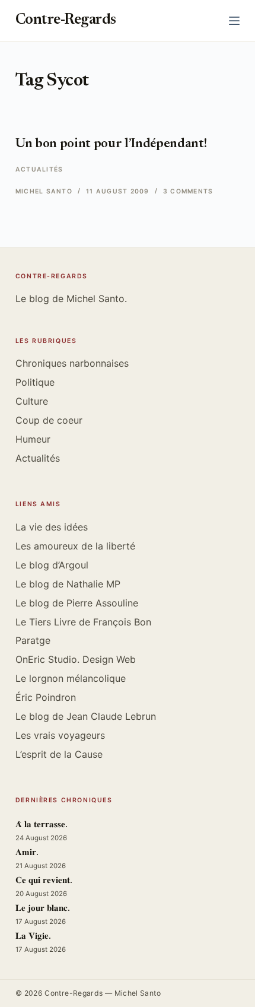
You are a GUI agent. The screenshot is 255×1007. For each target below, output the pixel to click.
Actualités (39, 169)
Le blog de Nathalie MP (67, 584)
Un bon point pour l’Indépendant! (111, 144)
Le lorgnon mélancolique (70, 678)
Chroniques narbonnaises (72, 363)
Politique (35, 382)
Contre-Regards (65, 20)
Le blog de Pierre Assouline (76, 603)
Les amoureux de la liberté (75, 546)
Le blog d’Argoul (51, 565)
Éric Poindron (45, 697)
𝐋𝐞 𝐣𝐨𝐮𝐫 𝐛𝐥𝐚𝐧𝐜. (42, 908)
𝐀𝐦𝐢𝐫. (27, 853)
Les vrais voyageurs (60, 735)
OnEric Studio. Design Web (75, 659)
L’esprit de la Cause (59, 754)
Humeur (32, 439)
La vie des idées (51, 527)
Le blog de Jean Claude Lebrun (85, 716)
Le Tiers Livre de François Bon (83, 622)
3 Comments (188, 191)
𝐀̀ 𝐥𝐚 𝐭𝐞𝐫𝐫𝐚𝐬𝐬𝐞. (41, 825)
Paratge (32, 640)
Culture (31, 401)
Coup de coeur (48, 420)
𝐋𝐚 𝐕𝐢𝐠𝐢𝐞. (33, 936)
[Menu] (234, 20)
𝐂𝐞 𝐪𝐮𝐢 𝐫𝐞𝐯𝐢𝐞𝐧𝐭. (43, 880)
